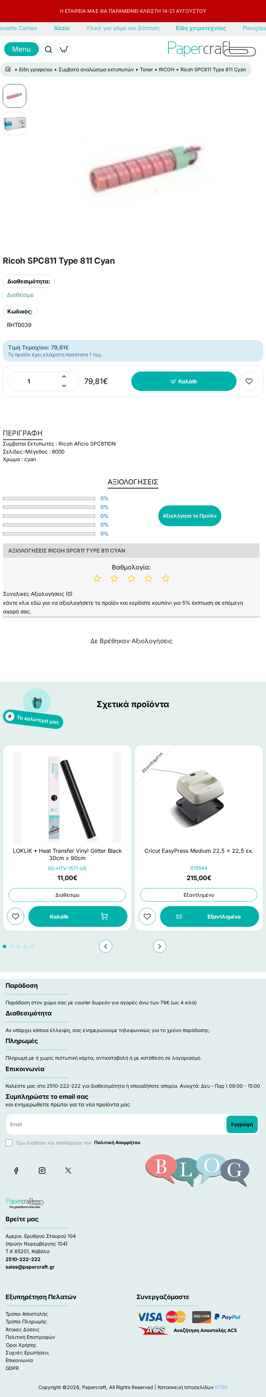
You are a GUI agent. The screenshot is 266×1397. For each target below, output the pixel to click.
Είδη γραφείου (35, 69)
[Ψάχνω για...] (48, 49)
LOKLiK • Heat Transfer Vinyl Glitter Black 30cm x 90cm (67, 854)
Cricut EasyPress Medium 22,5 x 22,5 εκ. (199, 850)
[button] (184, 381)
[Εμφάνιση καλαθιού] (64, 49)
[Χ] (67, 1170)
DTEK (221, 1387)
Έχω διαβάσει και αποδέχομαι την (77, 1142)
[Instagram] (42, 1170)
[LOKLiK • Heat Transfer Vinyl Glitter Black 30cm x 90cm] (67, 797)
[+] (64, 376)
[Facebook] (16, 1170)
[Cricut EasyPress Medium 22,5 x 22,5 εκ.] (198, 797)
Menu (21, 49)
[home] (9, 69)
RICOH (166, 69)
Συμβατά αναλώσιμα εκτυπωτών (96, 69)
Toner (146, 69)
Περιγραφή (23, 433)
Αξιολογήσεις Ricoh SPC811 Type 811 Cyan (66, 550)
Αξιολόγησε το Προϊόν (190, 516)
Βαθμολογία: (131, 567)
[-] (64, 386)
